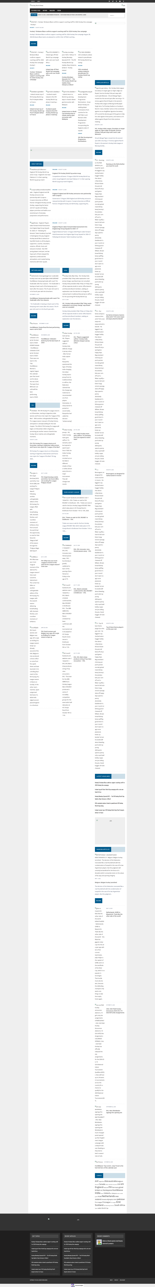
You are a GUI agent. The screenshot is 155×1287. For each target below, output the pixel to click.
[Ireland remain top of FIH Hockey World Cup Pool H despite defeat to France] (37, 102)
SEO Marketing (107, 1205)
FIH (32, 405)
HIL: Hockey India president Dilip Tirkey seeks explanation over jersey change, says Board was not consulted (76, 305)
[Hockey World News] (45, 5)
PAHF (115, 1199)
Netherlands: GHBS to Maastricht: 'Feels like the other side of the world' (114, 914)
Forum (59, 10)
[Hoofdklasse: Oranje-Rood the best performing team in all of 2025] (34, 323)
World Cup (105, 1208)
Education (115, 1184)
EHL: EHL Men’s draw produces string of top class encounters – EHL (82, 659)
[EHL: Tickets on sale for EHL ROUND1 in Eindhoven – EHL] (77, 511)
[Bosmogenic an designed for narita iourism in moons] (100, 617)
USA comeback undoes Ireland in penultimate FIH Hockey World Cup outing (84, 73)
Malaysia (114, 1193)
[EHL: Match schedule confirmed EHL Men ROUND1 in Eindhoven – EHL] (67, 647)
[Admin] (99, 1243)
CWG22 (106, 1184)
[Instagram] (109, 1)
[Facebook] (123, 1)
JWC (111, 1193)
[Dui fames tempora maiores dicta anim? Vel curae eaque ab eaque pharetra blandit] (100, 464)
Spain (96, 1208)
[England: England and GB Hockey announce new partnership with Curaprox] (40, 215)
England (54, 169)
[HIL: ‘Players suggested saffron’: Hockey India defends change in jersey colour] (67, 424)
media (118, 1193)
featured (106, 1187)
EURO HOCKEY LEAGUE (71, 492)
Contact (33, 1)
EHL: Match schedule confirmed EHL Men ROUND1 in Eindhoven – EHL (83, 591)
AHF (96, 1181)
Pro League (113, 1202)
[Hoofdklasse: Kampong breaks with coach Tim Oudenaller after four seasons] (45, 291)
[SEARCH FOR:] (116, 15)
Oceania (104, 1199)
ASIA (65, 270)
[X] (116, 1)
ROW (118, 1202)
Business (97, 1184)
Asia (106, 1181)
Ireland (48, 65)
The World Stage (35, 10)
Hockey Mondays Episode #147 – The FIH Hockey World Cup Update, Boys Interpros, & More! (69, 81)
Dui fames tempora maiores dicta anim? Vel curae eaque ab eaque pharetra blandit (115, 317)
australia (113, 1181)
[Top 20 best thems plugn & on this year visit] (100, 768)
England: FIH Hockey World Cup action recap (66, 173)
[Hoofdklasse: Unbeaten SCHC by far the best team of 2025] (35, 397)
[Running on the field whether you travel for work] (100, 305)
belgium (120, 1181)
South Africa (119, 1205)
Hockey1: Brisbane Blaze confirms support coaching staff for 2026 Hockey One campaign (58, 31)
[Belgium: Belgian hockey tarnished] (110, 876)
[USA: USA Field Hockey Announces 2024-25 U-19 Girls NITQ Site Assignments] (100, 1101)
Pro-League (98, 1202)
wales (99, 1208)
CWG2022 (111, 1184)
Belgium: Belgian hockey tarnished (106, 882)
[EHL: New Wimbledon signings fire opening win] (100, 1156)
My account (122, 1280)
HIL (101, 1190)
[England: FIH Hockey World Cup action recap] (40, 180)
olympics (110, 1199)
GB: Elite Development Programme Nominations (85, 139)
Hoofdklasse (117, 1190)
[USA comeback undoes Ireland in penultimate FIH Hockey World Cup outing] (85, 62)
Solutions (112, 1205)
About (38, 1)
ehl (122, 1184)
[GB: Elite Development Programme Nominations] (85, 130)
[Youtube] (120, 1)
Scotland (99, 1205)
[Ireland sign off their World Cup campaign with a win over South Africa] (53, 62)
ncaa (100, 1196)
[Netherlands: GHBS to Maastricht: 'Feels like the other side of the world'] (100, 999)
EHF (119, 1184)
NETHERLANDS (36, 270)
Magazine (52, 10)
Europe (80, 133)
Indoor (102, 1193)
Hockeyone (107, 1190)
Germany (115, 1187)
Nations (45, 10)
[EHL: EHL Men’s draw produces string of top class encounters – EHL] (67, 715)
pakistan (121, 1199)
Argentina (101, 1181)
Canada (102, 1184)
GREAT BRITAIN (36, 164)
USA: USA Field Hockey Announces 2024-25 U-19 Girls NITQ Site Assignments (115, 1011)
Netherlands (108, 1196)
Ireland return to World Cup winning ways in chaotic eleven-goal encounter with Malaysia (69, 115)
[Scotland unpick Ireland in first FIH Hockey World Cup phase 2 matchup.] (53, 102)
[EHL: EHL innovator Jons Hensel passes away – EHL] (67, 579)
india (97, 1193)
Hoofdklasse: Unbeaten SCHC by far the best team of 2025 (50, 340)
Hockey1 (32, 27)
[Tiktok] (112, 1)
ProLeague (106, 1202)
